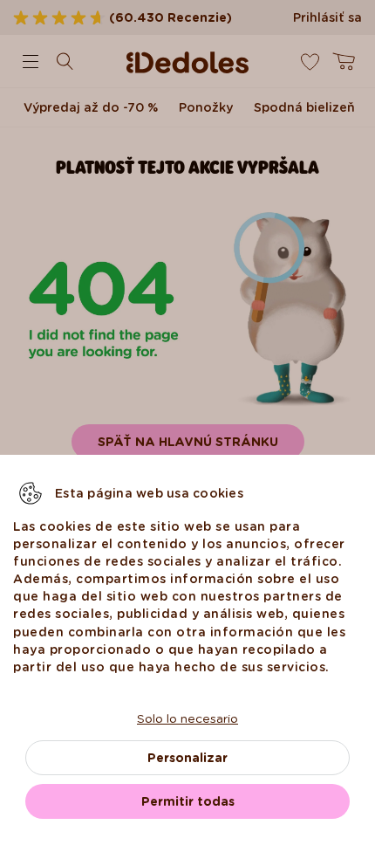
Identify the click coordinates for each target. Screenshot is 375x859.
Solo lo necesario (187, 718)
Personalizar (187, 758)
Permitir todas (188, 801)
